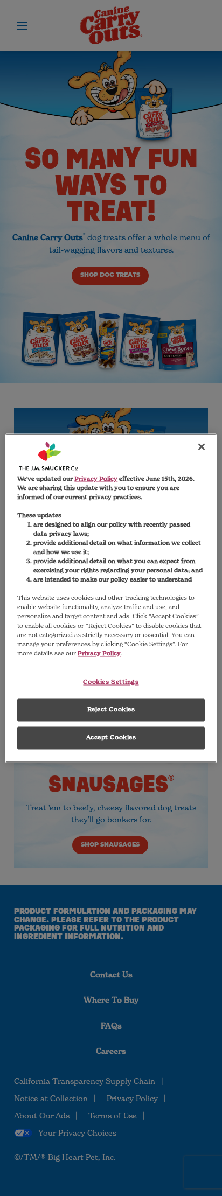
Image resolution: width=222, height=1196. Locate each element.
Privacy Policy (95, 478)
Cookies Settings (110, 682)
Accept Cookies (111, 737)
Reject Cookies (111, 709)
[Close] (201, 446)
